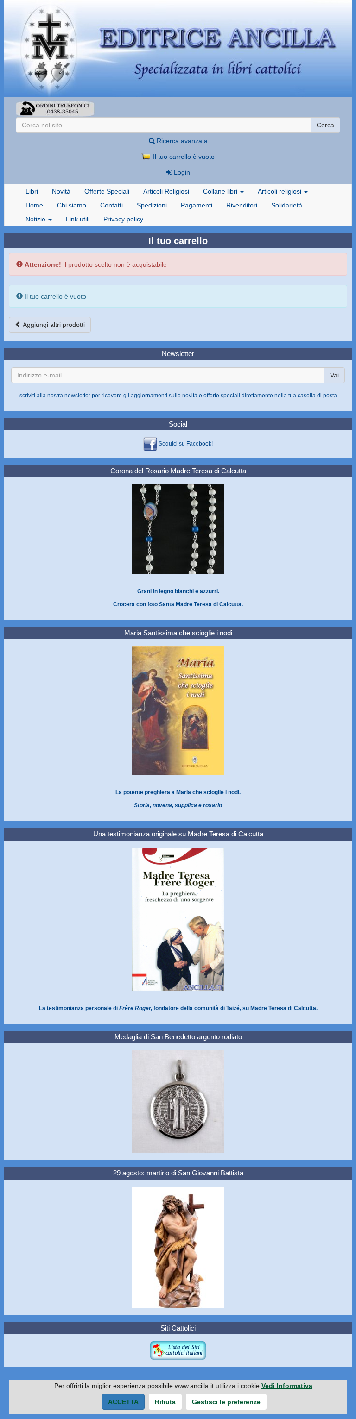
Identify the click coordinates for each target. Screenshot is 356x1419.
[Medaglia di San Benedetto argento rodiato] (178, 1101)
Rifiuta (165, 1402)
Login (181, 172)
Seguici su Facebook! (186, 444)
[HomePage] (178, 48)
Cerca (325, 125)
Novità (61, 191)
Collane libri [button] (221, 191)
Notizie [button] (36, 219)
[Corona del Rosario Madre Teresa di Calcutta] (178, 529)
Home (34, 205)
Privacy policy (123, 219)
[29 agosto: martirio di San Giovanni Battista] (178, 1247)
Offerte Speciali (106, 191)
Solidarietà (286, 205)
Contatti (111, 205)
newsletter (77, 395)
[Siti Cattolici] (178, 1350)
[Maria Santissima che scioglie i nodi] (178, 710)
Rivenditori (241, 205)
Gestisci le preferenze (226, 1402)
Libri (31, 191)
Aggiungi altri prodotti (53, 324)
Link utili (77, 219)
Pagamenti (196, 205)
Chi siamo (71, 205)
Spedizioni (152, 205)
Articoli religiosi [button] (280, 191)
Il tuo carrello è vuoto (183, 156)
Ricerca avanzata (181, 140)
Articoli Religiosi (166, 191)
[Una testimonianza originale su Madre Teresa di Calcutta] (178, 919)
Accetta (123, 1402)
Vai (334, 375)
